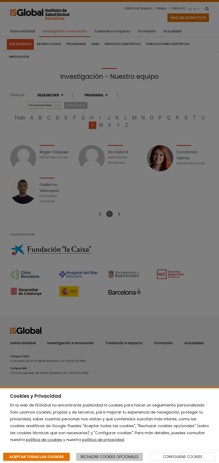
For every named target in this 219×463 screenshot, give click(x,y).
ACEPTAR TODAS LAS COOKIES (36, 456)
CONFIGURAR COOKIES (182, 456)
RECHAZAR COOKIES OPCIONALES (109, 456)
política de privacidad (103, 439)
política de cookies (44, 439)
